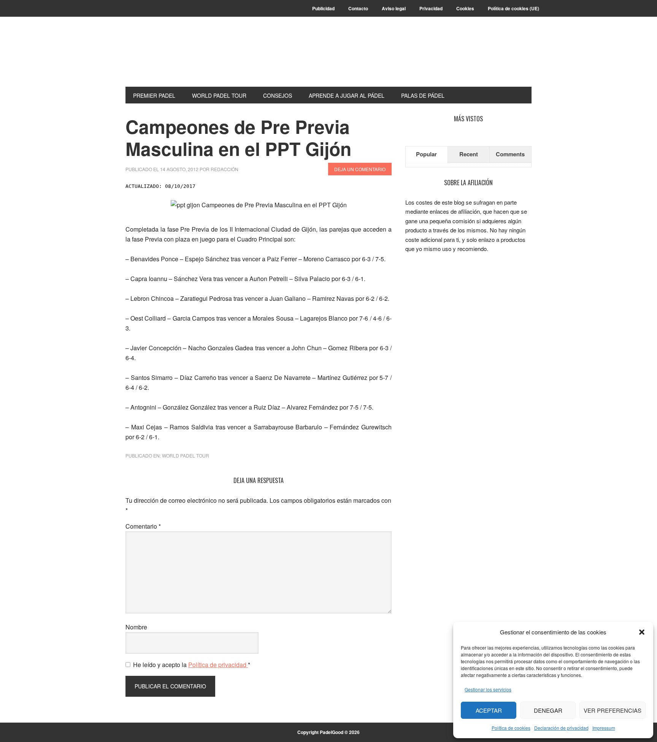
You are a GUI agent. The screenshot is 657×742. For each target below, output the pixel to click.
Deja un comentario (360, 169)
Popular (426, 154)
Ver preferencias (612, 710)
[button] (642, 632)
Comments (510, 154)
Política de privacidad (218, 664)
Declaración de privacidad (561, 728)
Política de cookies (511, 728)
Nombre (136, 627)
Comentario (143, 526)
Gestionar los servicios (488, 689)
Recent (468, 154)
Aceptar (489, 710)
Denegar (548, 710)
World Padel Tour (185, 455)
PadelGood (176, 58)
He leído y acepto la (191, 664)
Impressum (603, 728)
